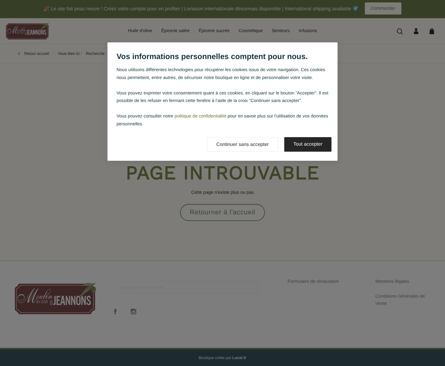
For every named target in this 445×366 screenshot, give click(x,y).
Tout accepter (307, 144)
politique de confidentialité (200, 116)
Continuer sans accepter (242, 144)
